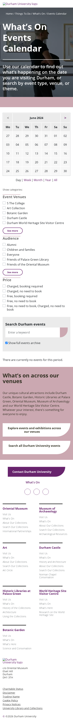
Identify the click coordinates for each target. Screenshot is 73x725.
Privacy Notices (12, 704)
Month (38, 180)
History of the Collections (17, 608)
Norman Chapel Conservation (47, 576)
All (55, 180)
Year (48, 180)
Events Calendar (57, 13)
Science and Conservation (17, 648)
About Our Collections (15, 522)
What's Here (46, 608)
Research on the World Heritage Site (51, 613)
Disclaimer (9, 692)
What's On (39, 13)
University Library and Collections (23, 708)
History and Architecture (52, 561)
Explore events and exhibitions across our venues (34, 430)
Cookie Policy (10, 700)
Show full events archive (24, 343)
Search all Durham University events (34, 446)
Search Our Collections (15, 527)
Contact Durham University (32, 472)
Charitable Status (13, 689)
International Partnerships (17, 531)
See (12, 230)
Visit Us (7, 514)
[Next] (65, 117)
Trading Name (11, 696)
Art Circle (8, 570)
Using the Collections (14, 616)
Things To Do (22, 13)
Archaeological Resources (53, 534)
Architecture (9, 612)
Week (27, 180)
